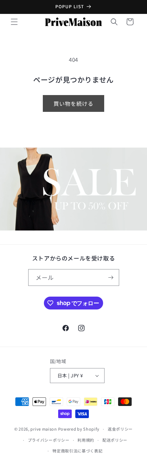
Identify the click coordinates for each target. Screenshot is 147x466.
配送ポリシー (114, 440)
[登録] (111, 277)
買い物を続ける (73, 103)
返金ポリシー (120, 429)
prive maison (43, 429)
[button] (14, 22)
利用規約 (85, 440)
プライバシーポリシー (49, 440)
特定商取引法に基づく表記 (77, 450)
